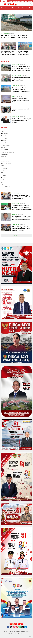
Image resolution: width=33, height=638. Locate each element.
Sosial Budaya (5, 189)
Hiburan (3, 140)
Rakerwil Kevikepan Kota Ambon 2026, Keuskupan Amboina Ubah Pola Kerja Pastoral (7, 53)
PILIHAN (3, 177)
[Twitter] (11, 627)
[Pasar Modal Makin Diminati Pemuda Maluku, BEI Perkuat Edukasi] (6, 99)
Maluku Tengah (5, 161)
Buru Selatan (4, 133)
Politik (2, 179)
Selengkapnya (16, 235)
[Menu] (2, 4)
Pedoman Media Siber (14, 631)
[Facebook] (8, 627)
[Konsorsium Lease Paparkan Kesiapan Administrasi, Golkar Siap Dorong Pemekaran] (6, 196)
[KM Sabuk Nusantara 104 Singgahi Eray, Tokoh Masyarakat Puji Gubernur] (6, 120)
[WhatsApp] (19, 627)
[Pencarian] (31, 4)
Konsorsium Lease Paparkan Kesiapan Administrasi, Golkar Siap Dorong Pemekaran (21, 197)
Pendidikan (4, 175)
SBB (2, 182)
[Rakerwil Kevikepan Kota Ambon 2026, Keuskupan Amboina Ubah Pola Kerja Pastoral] (8, 46)
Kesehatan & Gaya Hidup (8, 152)
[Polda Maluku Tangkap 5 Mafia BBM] (6, 109)
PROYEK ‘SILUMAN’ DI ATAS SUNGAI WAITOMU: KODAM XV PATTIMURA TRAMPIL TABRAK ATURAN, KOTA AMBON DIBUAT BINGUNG (21, 70)
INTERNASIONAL (5, 145)
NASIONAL (4, 168)
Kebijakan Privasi (25, 631)
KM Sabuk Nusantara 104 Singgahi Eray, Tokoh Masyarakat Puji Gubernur (21, 120)
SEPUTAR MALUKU (16, 75)
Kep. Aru (3, 147)
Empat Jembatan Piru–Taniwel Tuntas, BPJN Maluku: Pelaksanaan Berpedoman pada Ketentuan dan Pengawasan (24, 53)
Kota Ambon (4, 154)
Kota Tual (3, 156)
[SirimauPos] (10, 4)
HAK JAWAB (4, 138)
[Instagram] (13, 627)
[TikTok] (22, 627)
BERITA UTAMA (5, 33)
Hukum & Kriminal (6, 143)
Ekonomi (14, 96)
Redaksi (5, 631)
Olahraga (3, 170)
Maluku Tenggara (6, 163)
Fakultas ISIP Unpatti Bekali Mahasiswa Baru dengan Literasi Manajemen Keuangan (21, 228)
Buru (2, 131)
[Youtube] (16, 627)
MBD (2, 166)
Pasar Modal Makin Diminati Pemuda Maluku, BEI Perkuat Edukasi (20, 100)
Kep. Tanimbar (5, 149)
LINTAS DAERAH (5, 159)
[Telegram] (25, 627)
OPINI (2, 173)
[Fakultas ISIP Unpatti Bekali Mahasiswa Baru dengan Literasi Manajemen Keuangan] (6, 228)
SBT (2, 184)
